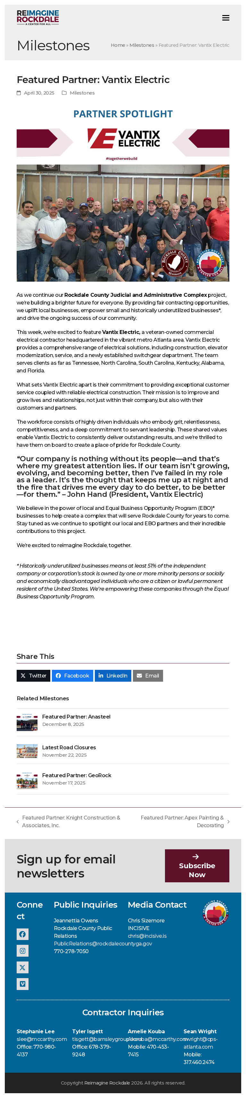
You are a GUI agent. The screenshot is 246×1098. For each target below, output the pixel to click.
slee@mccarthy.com (42, 1039)
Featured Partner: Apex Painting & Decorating (180, 822)
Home (118, 45)
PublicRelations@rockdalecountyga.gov (103, 944)
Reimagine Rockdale (107, 1083)
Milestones (141, 45)
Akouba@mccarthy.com (158, 1039)
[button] (225, 18)
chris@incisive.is (147, 936)
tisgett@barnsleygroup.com (107, 1039)
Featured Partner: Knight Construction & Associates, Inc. (68, 822)
